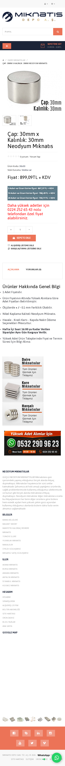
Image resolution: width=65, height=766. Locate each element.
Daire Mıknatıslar (16, 60)
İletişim (30, 759)
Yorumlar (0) (33, 269)
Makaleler (7, 544)
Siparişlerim (8, 601)
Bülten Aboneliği (11, 609)
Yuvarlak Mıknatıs (11, 540)
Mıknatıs (6, 532)
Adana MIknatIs (10, 564)
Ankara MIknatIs (10, 573)
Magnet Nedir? (9, 524)
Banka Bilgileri (10, 520)
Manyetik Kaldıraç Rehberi (15, 528)
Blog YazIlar (8, 622)
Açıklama (13, 269)
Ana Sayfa (7, 626)
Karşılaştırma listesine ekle (26, 248)
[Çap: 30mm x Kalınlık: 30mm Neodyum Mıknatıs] (9, 120)
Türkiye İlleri (9, 536)
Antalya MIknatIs (10, 577)
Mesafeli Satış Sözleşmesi (15, 553)
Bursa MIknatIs (10, 569)
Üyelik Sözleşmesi (11, 549)
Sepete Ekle (24, 238)
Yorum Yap (35, 156)
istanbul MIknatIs (11, 581)
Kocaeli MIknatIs (10, 585)
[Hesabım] (46, 4)
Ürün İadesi (8, 617)
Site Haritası (8, 613)
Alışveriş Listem (10, 605)
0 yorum (24, 156)
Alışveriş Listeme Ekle (22, 245)
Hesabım (6, 597)
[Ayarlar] (53, 4)
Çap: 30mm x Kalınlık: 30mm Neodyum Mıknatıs (24, 63)
